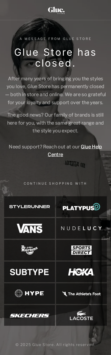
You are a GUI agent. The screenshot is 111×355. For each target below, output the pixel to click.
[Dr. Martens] (29, 250)
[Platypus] (81, 206)
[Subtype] (29, 272)
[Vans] (29, 228)
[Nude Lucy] (81, 228)
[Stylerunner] (29, 206)
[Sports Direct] (81, 250)
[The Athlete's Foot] (81, 293)
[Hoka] (81, 272)
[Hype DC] (29, 293)
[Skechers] (29, 315)
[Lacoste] (81, 315)
